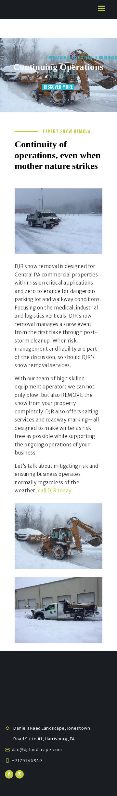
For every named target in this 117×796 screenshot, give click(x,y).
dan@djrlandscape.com (37, 749)
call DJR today (54, 491)
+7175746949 (27, 760)
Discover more (58, 87)
